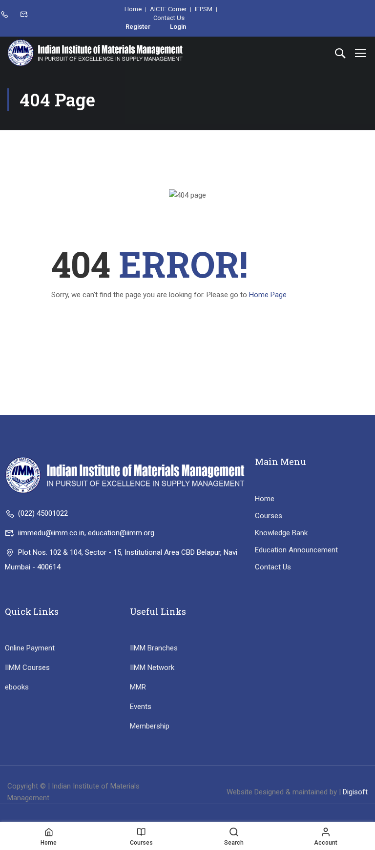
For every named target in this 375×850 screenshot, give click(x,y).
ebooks (17, 687)
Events (140, 706)
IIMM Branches (154, 648)
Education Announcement (296, 550)
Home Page (268, 294)
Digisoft (355, 792)
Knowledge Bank (281, 532)
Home (264, 498)
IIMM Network (152, 667)
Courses (268, 515)
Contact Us (273, 567)
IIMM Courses (27, 667)
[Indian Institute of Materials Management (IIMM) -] (95, 52)
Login (178, 26)
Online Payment (30, 648)
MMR (138, 687)
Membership (149, 726)
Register (137, 26)
